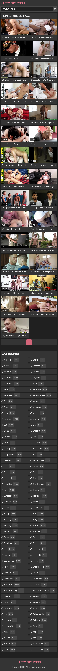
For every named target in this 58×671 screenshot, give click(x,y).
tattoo (39, 543)
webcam (39, 620)
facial (9, 507)
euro (9, 490)
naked (38, 413)
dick (9, 466)
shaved (39, 525)
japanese (11, 608)
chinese (10, 436)
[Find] (55, 9)
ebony (9, 478)
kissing (10, 637)
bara (9, 389)
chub (9, 442)
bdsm (9, 407)
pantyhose (40, 448)
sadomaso (40, 507)
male (38, 383)
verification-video (43, 590)
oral (38, 425)
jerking (10, 620)
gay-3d (10, 555)
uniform (39, 584)
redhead (39, 496)
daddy (10, 448)
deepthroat (12, 460)
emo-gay (11, 484)
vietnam (39, 596)
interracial (11, 596)
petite (38, 466)
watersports (41, 614)
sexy (38, 519)
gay (9, 549)
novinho (39, 419)
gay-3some (12, 561)
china (9, 431)
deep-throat (13, 454)
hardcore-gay (13, 590)
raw (37, 478)
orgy (38, 436)
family (9, 513)
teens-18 (39, 555)
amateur (11, 377)
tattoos (39, 549)
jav (8, 614)
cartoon (11, 419)
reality (39, 490)
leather (39, 365)
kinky (9, 632)
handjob (11, 572)
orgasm (39, 431)
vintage (39, 602)
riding (38, 501)
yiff (37, 637)
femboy (10, 525)
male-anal (40, 389)
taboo (38, 537)
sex (38, 513)
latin (9, 649)
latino (38, 360)
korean (10, 643)
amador (10, 371)
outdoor (40, 442)
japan (10, 602)
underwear (40, 578)
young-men (40, 649)
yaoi (38, 632)
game (9, 537)
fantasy (10, 519)
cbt (8, 425)
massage (39, 407)
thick (38, 561)
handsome (11, 578)
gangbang (11, 543)
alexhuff (10, 365)
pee (37, 454)
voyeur (39, 608)
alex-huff (11, 360)
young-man (40, 643)
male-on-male (42, 395)
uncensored (41, 567)
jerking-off (12, 626)
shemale (39, 531)
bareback (11, 395)
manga (38, 401)
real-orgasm (41, 484)
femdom (10, 531)
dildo (9, 472)
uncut (38, 572)
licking (39, 371)
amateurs (11, 383)
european (11, 496)
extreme (10, 501)
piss (37, 472)
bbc (8, 401)
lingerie (39, 377)
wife (37, 626)
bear (9, 413)
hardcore (11, 584)
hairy (9, 567)
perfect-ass (41, 460)
